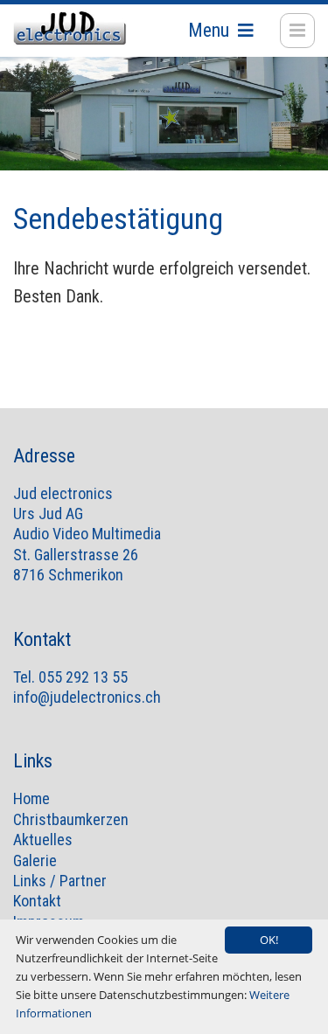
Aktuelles (43, 839)
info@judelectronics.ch (87, 697)
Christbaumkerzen (71, 819)
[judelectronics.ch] (70, 28)
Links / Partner (60, 880)
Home (31, 798)
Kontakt (37, 901)
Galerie (35, 860)
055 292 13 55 (83, 677)
